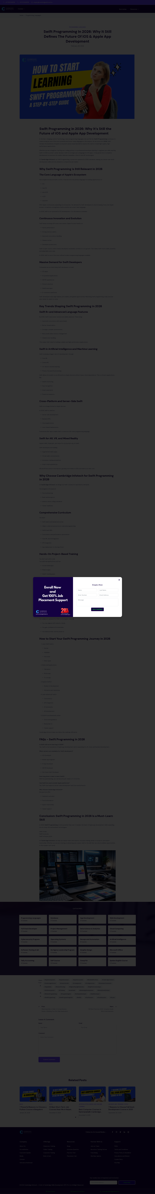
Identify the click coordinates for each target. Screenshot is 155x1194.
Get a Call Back (97, 609)
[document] (77, 597)
